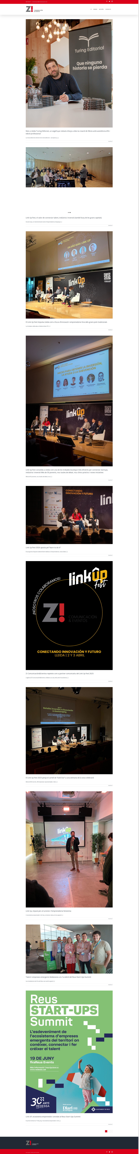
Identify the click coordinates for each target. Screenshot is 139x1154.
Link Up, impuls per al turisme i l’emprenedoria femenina (48, 911)
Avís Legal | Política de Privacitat (32, 1152)
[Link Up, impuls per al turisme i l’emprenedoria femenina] (69, 849)
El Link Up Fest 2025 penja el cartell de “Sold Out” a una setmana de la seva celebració (60, 777)
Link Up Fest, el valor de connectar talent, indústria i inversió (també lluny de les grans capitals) (64, 217)
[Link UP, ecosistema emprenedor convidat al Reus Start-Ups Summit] (69, 1052)
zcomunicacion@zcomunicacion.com (39, 1)
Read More (110, 141)
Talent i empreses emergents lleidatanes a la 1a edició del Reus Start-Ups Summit (58, 977)
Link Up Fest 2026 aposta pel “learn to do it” (43, 547)
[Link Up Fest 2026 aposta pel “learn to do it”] (69, 515)
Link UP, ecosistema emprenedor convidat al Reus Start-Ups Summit (53, 1116)
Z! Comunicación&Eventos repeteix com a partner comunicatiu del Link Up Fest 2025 (60, 673)
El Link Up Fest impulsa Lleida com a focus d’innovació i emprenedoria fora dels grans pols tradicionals (66, 322)
